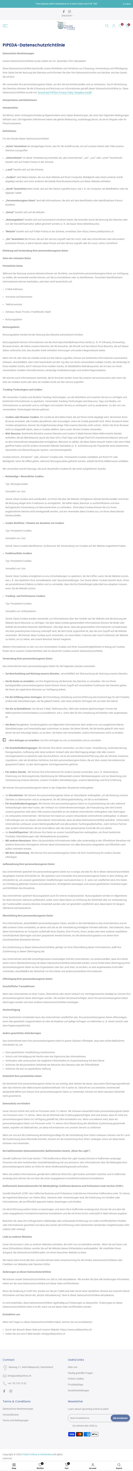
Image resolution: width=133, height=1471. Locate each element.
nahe (7, 4)
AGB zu (93, 1425)
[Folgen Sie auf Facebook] (63, 12)
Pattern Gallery (76, 1378)
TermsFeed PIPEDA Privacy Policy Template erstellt (65, 92)
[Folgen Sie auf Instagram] (69, 12)
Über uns (72, 1367)
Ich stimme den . (85, 1425)
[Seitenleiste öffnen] (4, 740)
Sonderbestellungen (78, 1390)
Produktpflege (75, 1384)
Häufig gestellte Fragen (80, 1373)
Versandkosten (11, 1414)
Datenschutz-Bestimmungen (18, 1408)
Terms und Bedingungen (16, 1420)
